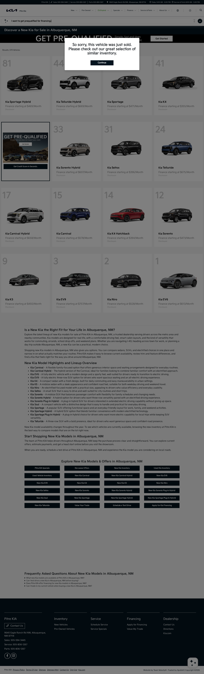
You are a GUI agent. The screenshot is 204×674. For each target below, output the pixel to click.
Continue (102, 62)
